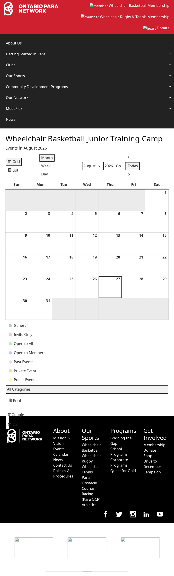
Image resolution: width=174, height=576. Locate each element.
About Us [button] (14, 43)
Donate (163, 27)
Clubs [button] (10, 64)
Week (46, 165)
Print (15, 401)
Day (44, 174)
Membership (154, 444)
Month (47, 157)
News (10, 119)
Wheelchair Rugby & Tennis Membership (134, 16)
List (12, 171)
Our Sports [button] (15, 75)
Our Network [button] (17, 97)
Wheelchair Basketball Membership (139, 5)
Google (8, 416)
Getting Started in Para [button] (25, 54)
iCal (8, 425)
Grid (13, 162)
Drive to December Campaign (152, 467)
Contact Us (62, 465)
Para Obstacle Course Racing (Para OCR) (91, 488)
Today (133, 165)
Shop (147, 455)
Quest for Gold (123, 470)
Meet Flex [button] (14, 108)
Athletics (89, 504)
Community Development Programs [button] (37, 86)
